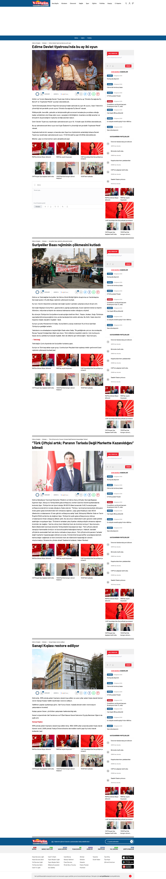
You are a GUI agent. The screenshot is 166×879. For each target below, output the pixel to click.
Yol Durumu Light (37, 862)
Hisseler (90, 848)
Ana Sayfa (55, 3)
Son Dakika (51, 867)
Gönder (38, 206)
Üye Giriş (107, 857)
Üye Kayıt (107, 859)
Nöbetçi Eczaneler (54, 865)
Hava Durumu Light (38, 857)
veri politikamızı (104, 876)
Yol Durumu (114, 848)
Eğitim (94, 3)
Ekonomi (73, 3)
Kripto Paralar (128, 848)
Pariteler (101, 848)
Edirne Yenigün (36, 43)
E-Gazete (118, 3)
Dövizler (82, 859)
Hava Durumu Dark (38, 859)
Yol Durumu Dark (37, 865)
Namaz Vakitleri (47, 848)
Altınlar (82, 857)
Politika (102, 3)
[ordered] (55, 206)
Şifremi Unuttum (109, 862)
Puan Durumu (76, 848)
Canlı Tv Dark (52, 857)
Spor (87, 3)
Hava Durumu (62, 848)
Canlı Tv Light (36, 867)
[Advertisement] (83, 21)
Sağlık (81, 3)
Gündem (64, 3)
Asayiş (109, 3)
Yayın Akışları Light (54, 859)
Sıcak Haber (96, 859)
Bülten (76, 38)
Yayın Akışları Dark (53, 862)
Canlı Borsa (67, 857)
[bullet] (58, 206)
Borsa (34, 848)
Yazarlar (95, 857)
